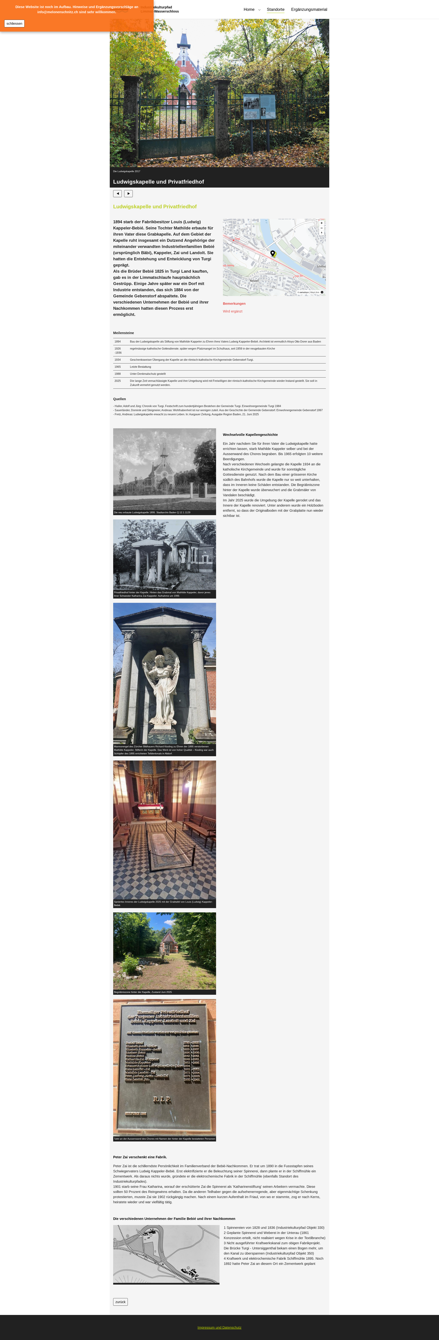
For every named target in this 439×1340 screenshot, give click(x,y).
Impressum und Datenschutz (219, 1327)
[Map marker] (272, 254)
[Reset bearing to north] (321, 232)
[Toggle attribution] (322, 292)
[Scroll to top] (430, 1331)
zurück (120, 1302)
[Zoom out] (321, 227)
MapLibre (314, 292)
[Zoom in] (321, 223)
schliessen (14, 23)
